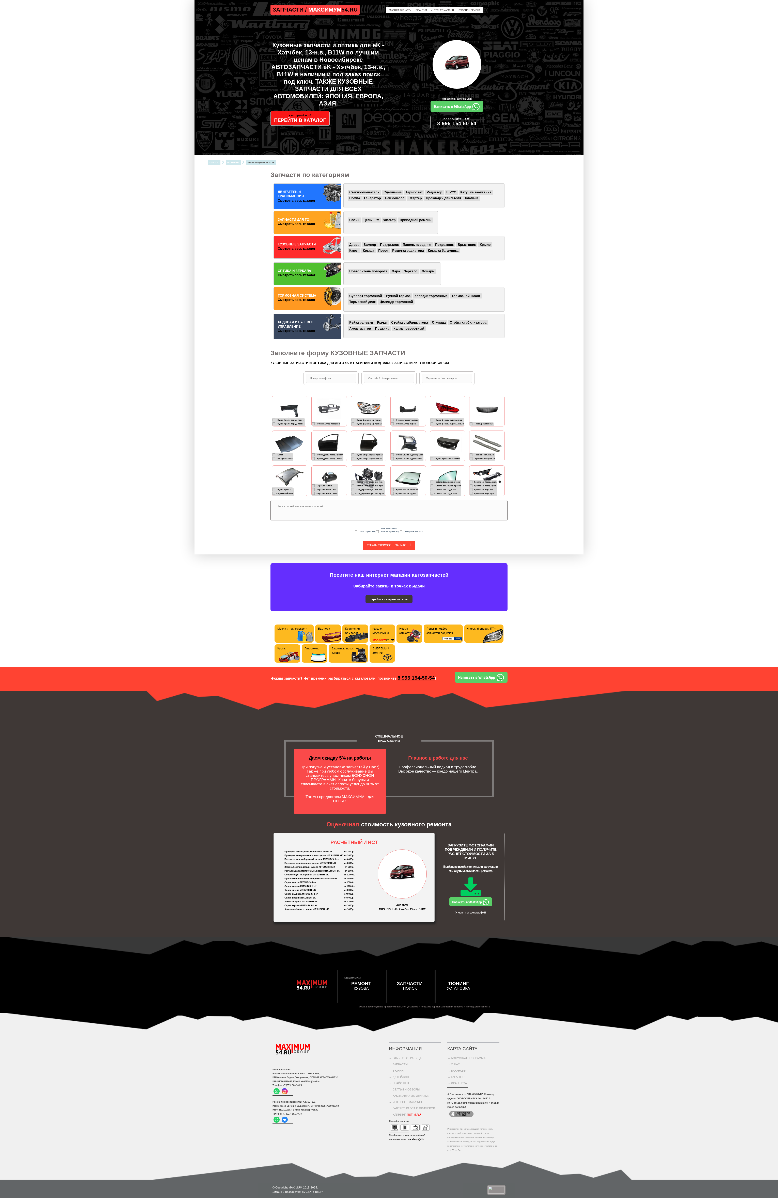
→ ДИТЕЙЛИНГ (399, 1077)
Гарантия (421, 10)
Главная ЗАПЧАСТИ (400, 10)
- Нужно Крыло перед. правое (290, 424)
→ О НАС (453, 1064)
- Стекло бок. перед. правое (447, 486)
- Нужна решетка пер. (483, 424)
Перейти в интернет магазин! (389, 599)
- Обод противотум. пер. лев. (369, 489)
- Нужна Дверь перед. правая (329, 455)
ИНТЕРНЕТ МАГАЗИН (442, 10)
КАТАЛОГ (214, 162)
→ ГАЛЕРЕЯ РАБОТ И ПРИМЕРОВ (412, 1108)
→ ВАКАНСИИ (456, 1070)
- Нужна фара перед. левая (367, 420)
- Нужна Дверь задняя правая (369, 455)
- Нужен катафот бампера (406, 420)
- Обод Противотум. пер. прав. (369, 493)
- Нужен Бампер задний (405, 424)
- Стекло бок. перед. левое (447, 482)
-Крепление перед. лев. (485, 482)
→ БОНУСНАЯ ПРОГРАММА (466, 1058)
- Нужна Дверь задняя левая (368, 458)
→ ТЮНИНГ (397, 1070)
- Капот (279, 455)
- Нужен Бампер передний (328, 424)
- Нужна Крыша (283, 489)
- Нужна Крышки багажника (447, 458)
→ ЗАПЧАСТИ (398, 1064)
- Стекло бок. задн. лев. (445, 489)
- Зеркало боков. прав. (327, 493)
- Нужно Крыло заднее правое (409, 455)
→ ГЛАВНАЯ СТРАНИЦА (405, 1058)
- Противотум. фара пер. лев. (369, 482)
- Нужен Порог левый (484, 455)
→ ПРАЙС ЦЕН (399, 1083)
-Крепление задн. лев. (484, 489)
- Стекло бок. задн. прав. (446, 493)
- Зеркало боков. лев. (326, 489)
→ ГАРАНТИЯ (456, 1077)
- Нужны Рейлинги (284, 493)
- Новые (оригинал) (389, 532)
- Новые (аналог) (367, 532)
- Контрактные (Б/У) (413, 532)
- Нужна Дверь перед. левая (329, 458)
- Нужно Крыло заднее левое (408, 458)
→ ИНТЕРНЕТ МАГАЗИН (405, 1102)
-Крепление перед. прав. (485, 486)
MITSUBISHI (233, 162)
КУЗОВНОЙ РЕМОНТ (469, 10)
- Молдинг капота (284, 458)
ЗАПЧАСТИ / (290, 9)
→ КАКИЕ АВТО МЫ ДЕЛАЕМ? (409, 1095)
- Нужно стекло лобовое (406, 489)
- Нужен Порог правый (484, 458)
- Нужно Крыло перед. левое (290, 420)
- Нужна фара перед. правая (368, 424)
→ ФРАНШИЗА (457, 1083)
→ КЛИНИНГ (405, 1114)
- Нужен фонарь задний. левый (449, 424)
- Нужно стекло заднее (405, 493)
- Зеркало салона (324, 486)
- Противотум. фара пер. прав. (369, 486)
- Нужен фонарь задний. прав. (448, 420)
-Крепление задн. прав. (484, 493)
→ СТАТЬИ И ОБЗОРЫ (404, 1089)
